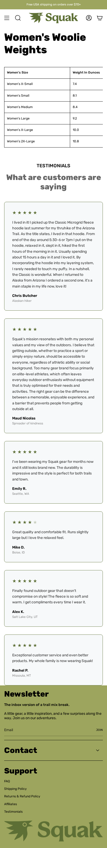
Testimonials (13, 811)
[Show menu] (7, 18)
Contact (20, 750)
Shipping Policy (15, 789)
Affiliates (10, 804)
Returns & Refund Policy (22, 796)
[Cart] (99, 18)
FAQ (7, 781)
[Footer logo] (53, 831)
